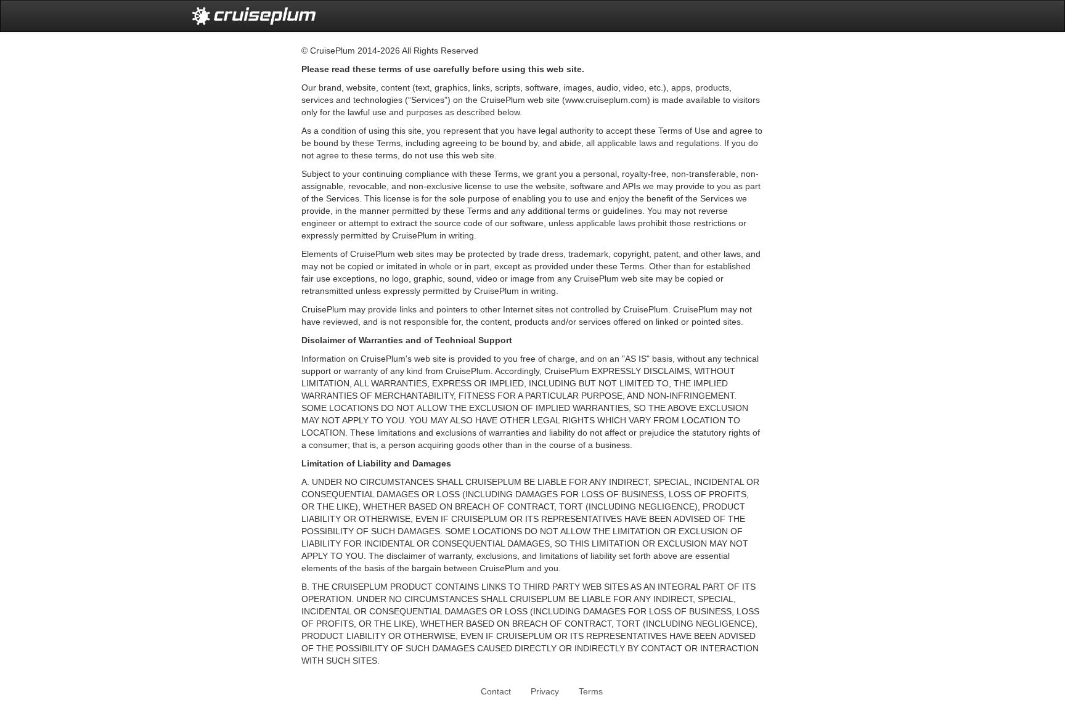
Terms (591, 691)
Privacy (545, 691)
